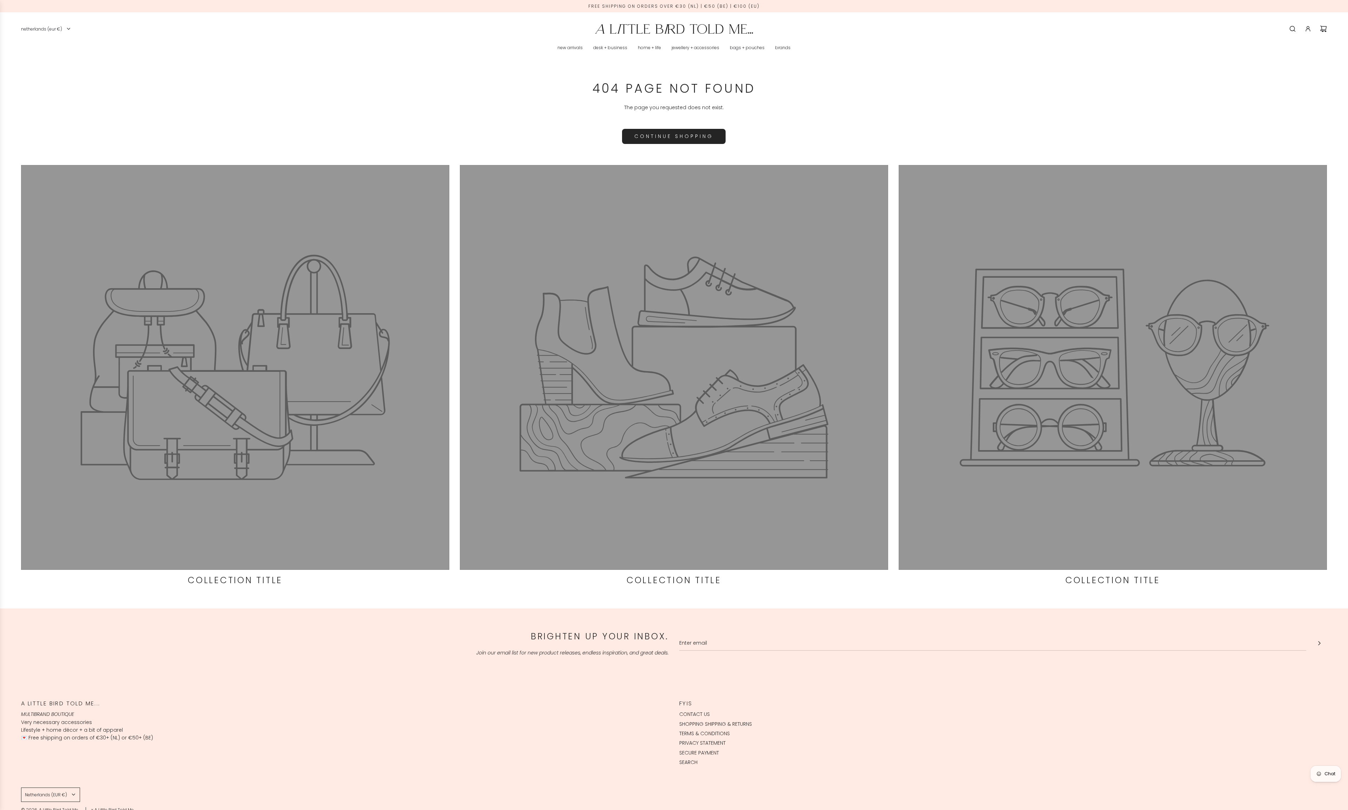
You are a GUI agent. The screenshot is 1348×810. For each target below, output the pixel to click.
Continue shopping (673, 136)
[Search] (1292, 29)
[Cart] (1323, 29)
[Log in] (1308, 29)
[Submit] (1319, 643)
